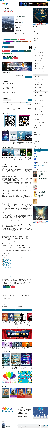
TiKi (5, 58)
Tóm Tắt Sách (28, 50)
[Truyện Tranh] (25, 383)
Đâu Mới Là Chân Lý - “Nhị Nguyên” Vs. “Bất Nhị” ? (6, 348)
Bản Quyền (37, 143)
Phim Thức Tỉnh (38, 134)
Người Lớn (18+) (39, 116)
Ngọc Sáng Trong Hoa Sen (7, 263)
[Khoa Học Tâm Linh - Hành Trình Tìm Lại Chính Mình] (40, 220)
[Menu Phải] (49, 1)
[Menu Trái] (1, 1)
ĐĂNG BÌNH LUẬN (17, 309)
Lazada (10, 58)
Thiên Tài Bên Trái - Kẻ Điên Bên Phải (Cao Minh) (11, 322)
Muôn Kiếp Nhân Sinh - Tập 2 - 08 (9, 92)
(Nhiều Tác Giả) (42, 192)
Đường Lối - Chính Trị (40, 71)
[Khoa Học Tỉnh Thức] (17, 70)
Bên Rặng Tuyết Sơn (6, 259)
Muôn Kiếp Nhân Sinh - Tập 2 (8, 11)
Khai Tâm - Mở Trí (13, 7)
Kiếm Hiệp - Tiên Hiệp (40, 122)
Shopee (15, 58)
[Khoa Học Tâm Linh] (40, 22)
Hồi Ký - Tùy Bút (39, 63)
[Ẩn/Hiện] (48, 423)
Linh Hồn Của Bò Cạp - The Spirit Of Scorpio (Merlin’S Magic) (5, 398)
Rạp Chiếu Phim (38, 45)
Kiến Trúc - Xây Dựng (40, 55)
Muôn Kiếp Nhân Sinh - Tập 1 (8, 10)
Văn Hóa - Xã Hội (39, 76)
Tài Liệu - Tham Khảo (40, 82)
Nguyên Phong (20, 17)
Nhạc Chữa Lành (6, 50)
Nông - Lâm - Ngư (39, 57)
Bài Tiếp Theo (29, 289)
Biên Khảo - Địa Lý (39, 101)
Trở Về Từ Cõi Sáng (6, 265)
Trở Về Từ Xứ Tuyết (6, 277)
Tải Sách (11, 47)
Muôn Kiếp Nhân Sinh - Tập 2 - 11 (8, 96)
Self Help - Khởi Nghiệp (40, 66)
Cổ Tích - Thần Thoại (40, 106)
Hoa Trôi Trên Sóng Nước (6, 261)
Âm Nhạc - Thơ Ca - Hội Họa (41, 92)
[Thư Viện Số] (3, 1)
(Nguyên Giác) (42, 179)
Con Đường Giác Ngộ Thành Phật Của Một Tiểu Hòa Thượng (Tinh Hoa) (6, 367)
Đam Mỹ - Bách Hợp (40, 114)
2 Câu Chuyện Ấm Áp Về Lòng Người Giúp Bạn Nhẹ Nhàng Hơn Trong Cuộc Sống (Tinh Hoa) (17, 367)
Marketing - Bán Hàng (40, 68)
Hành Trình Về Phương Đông (7, 264)
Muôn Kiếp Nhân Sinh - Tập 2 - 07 (9, 91)
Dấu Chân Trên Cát (6, 268)
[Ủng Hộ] (40, 24)
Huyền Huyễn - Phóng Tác (41, 124)
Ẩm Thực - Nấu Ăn (39, 90)
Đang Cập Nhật (39, 125)
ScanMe (16, 47)
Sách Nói (28, 41)
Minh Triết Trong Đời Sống (7, 262)
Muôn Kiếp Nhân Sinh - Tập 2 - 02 (9, 84)
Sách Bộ (36, 38)
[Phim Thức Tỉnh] (17, 338)
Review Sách (21, 50)
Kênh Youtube (37, 141)
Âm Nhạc (36, 47)
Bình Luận (14, 50)
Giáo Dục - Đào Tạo (40, 81)
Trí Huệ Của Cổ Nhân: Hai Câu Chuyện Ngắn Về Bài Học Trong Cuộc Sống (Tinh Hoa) (27, 367)
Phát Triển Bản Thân (21, 39)
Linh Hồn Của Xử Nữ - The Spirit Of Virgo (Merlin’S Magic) (20, 398)
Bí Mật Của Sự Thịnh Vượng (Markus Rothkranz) (4, 322)
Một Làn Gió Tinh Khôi (6, 270)
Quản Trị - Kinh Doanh (40, 65)
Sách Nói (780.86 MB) (7, 53)
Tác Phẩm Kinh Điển (40, 79)
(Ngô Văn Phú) (43, 172)
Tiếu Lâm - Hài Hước (40, 111)
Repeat (14, 102)
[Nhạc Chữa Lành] (10, 383)
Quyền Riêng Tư (38, 146)
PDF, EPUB (23, 22)
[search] (47, 0)
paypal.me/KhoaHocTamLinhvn (25, 419)
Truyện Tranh (37, 42)
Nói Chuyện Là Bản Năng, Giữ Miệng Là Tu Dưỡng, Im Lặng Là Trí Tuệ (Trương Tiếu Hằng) (17, 323)
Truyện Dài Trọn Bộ (40, 119)
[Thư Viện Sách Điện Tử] (40, 418)
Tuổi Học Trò (39, 98)
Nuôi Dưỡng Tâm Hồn (40, 93)
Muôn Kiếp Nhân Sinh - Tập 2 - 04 (9, 87)
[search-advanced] (43, 427)
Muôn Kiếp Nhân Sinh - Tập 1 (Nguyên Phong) (29, 322)
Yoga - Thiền (39, 87)
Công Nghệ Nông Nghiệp (39, 136)
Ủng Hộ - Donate (38, 148)
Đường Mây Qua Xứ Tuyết (7, 260)
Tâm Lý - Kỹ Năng (39, 50)
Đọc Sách (5, 47)
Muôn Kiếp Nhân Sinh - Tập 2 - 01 (8, 83)
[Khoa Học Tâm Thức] (33, 5)
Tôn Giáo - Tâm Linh (13, 39)
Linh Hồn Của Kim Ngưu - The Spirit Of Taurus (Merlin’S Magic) (13, 398)
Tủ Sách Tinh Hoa (6, 43)
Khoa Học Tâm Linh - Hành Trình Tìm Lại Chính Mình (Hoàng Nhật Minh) (23, 322)
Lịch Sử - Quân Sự (39, 60)
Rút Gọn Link (37, 139)
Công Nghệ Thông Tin (40, 84)
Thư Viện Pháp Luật (40, 73)
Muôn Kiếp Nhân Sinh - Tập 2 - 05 (9, 88)
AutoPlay (6, 102)
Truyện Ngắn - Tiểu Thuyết (7, 41)
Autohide (21, 102)
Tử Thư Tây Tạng (5, 266)
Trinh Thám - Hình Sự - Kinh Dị (41, 109)
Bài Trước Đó (5, 289)
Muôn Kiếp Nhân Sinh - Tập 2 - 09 (9, 93)
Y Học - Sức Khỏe (39, 58)
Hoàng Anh (20, 19)
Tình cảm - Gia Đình (40, 95)
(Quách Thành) (43, 185)
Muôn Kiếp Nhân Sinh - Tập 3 (8, 12)
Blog (36, 127)
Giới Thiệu (37, 28)
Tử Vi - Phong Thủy (40, 100)
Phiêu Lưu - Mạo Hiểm (40, 108)
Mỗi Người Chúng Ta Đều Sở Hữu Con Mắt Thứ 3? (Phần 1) (26, 348)
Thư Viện (8, 7)
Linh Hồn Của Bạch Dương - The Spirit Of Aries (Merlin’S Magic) (28, 398)
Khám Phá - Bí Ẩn (16, 41)
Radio (36, 40)
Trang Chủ (3, 7)
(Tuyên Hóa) (42, 199)
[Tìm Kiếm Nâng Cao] (43, 426)
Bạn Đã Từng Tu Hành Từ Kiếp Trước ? (16, 348)
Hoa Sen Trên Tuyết (6, 269)
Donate (28, 102)
